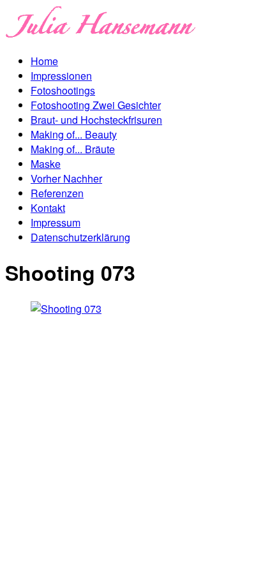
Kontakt (48, 207)
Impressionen (61, 75)
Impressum (55, 222)
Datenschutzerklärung (80, 237)
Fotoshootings (63, 90)
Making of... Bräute (73, 149)
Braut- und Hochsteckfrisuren (96, 119)
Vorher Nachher (66, 178)
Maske (46, 163)
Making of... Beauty (74, 134)
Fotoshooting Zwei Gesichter (96, 105)
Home (44, 61)
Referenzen (57, 193)
